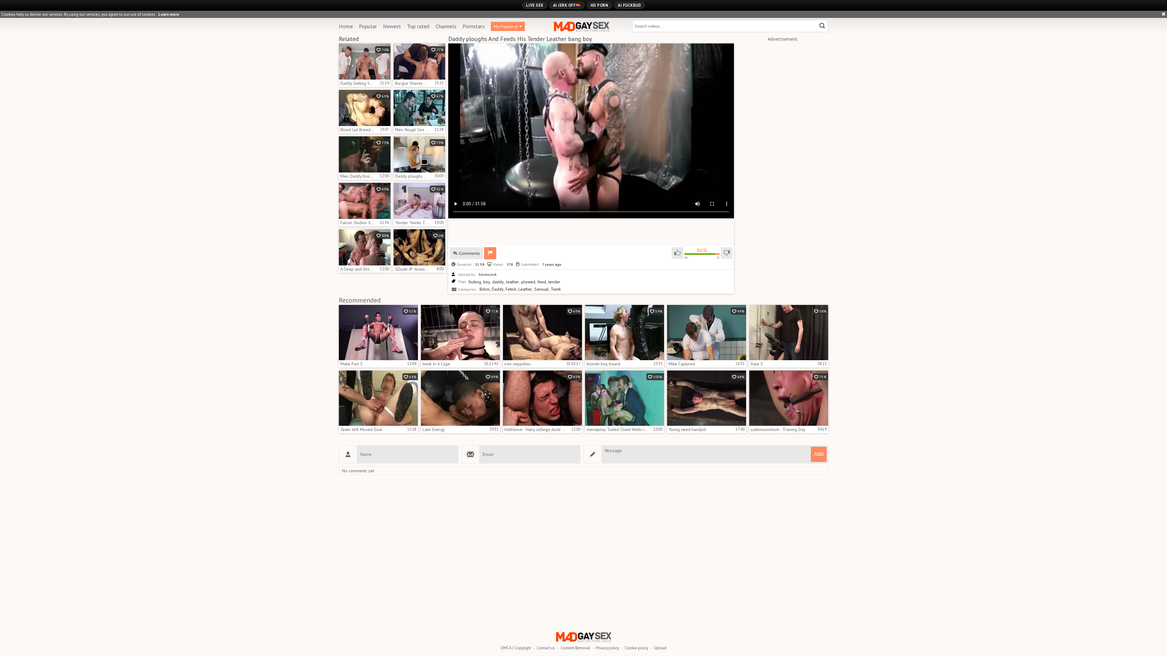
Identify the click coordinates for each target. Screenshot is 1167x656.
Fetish (511, 289)
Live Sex (534, 5)
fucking (474, 282)
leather (512, 282)
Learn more (168, 14)
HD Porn (599, 5)
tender (554, 282)
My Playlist (506, 26)
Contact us (546, 648)
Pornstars (474, 26)
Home (346, 26)
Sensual (541, 289)
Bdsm (485, 289)
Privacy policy (607, 648)
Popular (368, 26)
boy (486, 282)
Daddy (498, 289)
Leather (525, 289)
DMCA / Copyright (516, 648)
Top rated (418, 26)
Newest (392, 26)
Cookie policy (636, 648)
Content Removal (575, 648)
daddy (498, 282)
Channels (445, 26)
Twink (556, 289)
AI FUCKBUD (629, 5)
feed (541, 282)
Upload (660, 648)
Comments (469, 253)
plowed (528, 282)
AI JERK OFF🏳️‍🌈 (567, 5)
